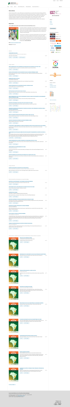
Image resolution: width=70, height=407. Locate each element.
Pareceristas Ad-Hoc (35, 6)
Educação (51, 84)
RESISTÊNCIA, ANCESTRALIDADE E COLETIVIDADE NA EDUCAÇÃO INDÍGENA (21, 181)
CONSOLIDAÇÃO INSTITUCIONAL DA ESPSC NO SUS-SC (28, 335)
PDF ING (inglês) (18, 137)
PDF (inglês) (16, 57)
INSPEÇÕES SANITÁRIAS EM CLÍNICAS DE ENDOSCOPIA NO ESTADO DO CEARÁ (21, 199)
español (51, 22)
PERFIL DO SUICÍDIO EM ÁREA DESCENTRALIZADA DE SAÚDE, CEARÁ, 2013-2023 (21, 114)
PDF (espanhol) (22, 57)
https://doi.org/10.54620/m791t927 (15, 42)
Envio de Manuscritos (21, 6)
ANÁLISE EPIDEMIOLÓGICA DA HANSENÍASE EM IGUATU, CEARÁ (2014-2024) (21, 85)
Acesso (58, 0)
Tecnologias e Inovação (53, 85)
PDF (10, 57)
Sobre (15, 6)
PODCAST (61, 0)
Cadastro (54, 0)
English (51, 21)
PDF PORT (11, 137)
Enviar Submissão (52, 28)
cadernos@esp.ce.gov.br (21, 395)
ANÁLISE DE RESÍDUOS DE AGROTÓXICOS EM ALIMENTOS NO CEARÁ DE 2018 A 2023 (22, 154)
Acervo (11, 6)
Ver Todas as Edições (12, 384)
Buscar (61, 6)
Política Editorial (28, 6)
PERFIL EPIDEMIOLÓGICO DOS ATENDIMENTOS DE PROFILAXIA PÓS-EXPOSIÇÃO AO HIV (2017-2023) (24, 66)
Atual (8, 6)
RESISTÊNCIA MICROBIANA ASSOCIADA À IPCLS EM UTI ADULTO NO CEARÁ (20, 102)
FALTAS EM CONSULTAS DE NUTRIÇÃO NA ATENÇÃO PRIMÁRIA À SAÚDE (20, 120)
